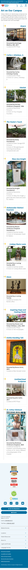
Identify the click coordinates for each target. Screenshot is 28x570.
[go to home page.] (7, 6)
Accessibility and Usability (6, 554)
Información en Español (5, 551)
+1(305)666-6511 (8, 520)
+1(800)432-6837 (10, 523)
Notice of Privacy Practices (6, 556)
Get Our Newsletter (15, 508)
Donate (15, 512)
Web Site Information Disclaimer (7, 558)
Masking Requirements (5, 561)
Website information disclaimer (14, 2)
